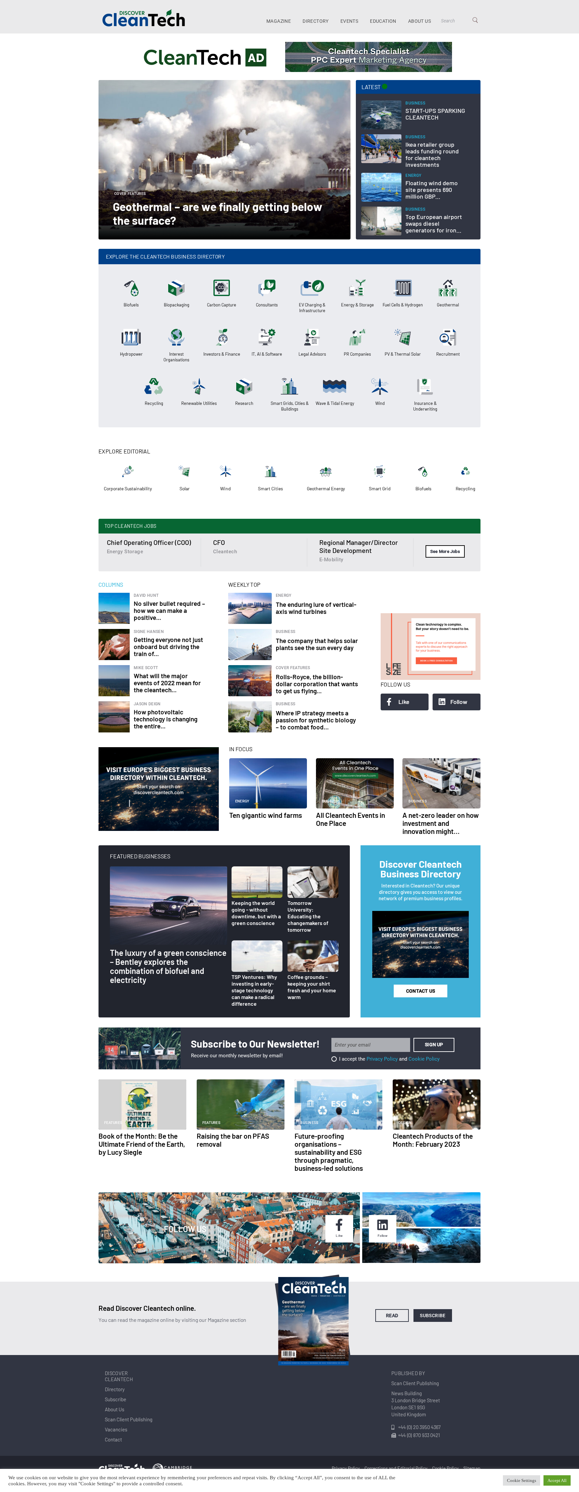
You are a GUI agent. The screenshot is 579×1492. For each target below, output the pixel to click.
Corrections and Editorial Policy (396, 1468)
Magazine (278, 21)
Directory (316, 21)
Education (383, 21)
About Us (419, 21)
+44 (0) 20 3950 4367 (419, 1427)
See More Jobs (445, 551)
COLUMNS (111, 584)
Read (392, 1315)
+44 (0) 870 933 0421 (419, 1435)
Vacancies (116, 1429)
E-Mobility (331, 560)
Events (349, 21)
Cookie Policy (424, 1059)
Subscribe (433, 1315)
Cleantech (225, 552)
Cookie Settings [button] (521, 1480)
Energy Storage (125, 552)
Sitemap (471, 1468)
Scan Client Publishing (128, 1419)
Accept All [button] (557, 1480)
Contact (113, 1439)
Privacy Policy (382, 1059)
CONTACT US (420, 991)
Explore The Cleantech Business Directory (165, 256)
